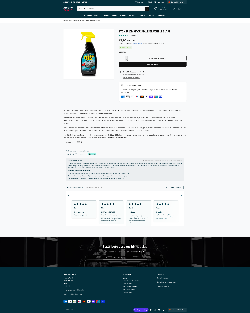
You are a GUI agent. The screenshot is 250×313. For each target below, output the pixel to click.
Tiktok (150, 2)
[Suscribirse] (149, 257)
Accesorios (142, 16)
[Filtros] (166, 187)
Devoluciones (127, 284)
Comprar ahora (152, 64)
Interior (122, 16)
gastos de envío (137, 43)
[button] (184, 8)
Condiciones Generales (130, 281)
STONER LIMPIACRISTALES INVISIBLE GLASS (85, 20)
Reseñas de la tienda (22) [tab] (94, 187)
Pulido (131, 16)
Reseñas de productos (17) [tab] (75, 187)
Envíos (124, 278)
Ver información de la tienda (131, 77)
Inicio (67, 20)
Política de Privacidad (129, 286)
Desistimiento (127, 292)
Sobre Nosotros (162, 278)
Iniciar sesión (161, 2)
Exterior (114, 16)
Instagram (140, 2)
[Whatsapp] (179, 8)
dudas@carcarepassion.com (166, 282)
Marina (151, 16)
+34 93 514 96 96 (163, 286)
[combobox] (113, 8)
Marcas (96, 16)
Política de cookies (128, 289)
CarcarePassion (72, 309)
